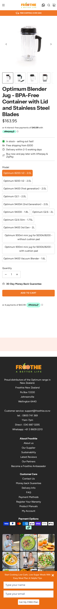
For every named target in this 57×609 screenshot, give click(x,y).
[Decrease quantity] (5, 274)
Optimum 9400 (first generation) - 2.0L (24, 188)
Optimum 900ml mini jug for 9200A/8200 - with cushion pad (28, 248)
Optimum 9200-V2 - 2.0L (17, 180)
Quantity (7, 268)
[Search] (48, 5)
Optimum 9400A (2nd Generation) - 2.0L (25, 204)
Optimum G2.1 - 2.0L (14, 196)
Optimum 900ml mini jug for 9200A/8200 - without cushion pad (28, 237)
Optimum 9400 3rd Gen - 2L (19, 227)
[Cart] (54, 5)
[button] (6, 44)
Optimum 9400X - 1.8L (15, 211)
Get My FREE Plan (28, 602)
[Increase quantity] (17, 274)
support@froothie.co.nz (37, 410)
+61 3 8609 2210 (33, 429)
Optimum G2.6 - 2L (42, 211)
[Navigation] (3, 5)
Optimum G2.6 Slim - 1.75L (18, 219)
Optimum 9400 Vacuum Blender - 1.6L (24, 258)
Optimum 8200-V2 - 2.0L (17, 173)
